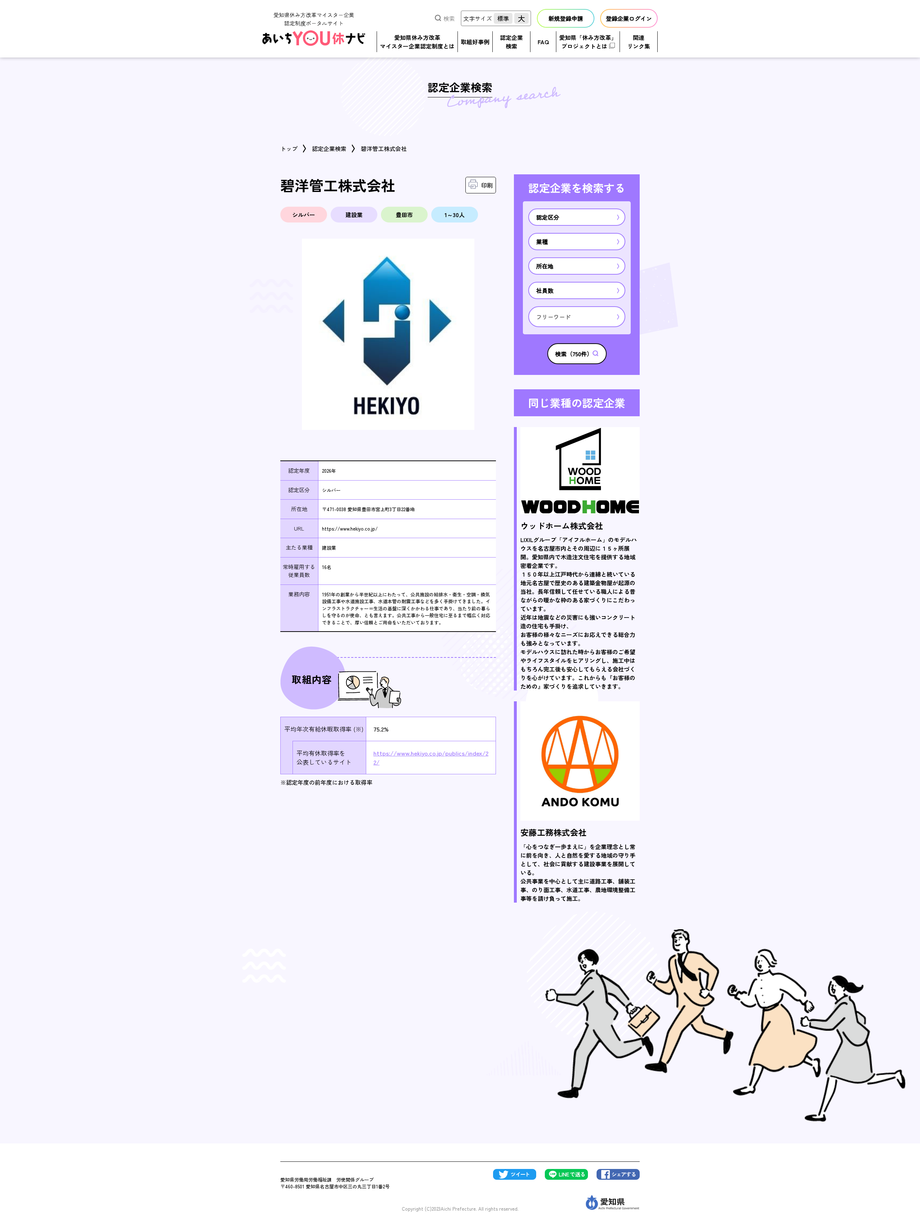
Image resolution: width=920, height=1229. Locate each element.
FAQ (543, 41)
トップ (289, 148)
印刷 (487, 185)
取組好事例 (475, 41)
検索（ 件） (574, 353)
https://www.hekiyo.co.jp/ (350, 528)
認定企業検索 (511, 41)
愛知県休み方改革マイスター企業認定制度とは (417, 41)
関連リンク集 (638, 41)
